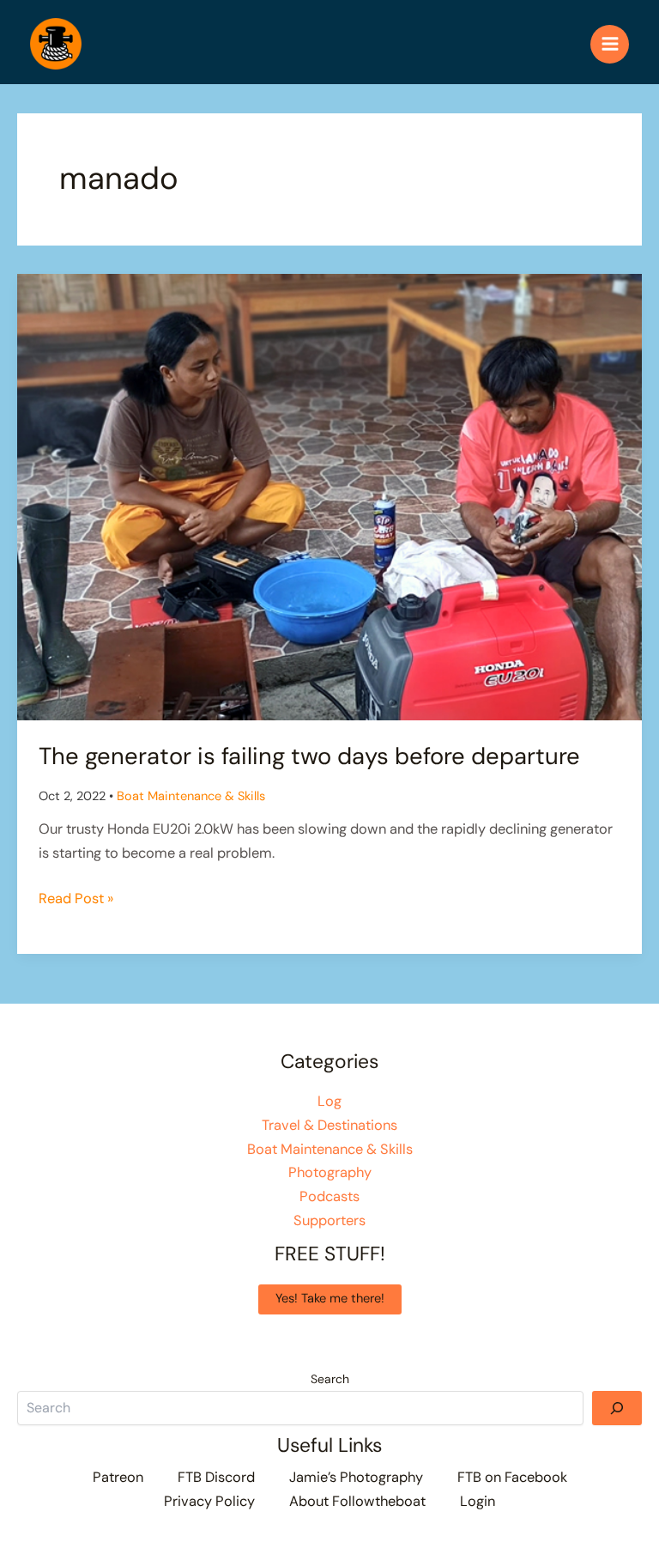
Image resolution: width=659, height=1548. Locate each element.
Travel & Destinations (329, 1125)
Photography (330, 1172)
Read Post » (76, 900)
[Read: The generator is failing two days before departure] (329, 496)
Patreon (118, 1477)
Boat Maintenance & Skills (191, 796)
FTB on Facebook (512, 1477)
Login (477, 1501)
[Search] (617, 1408)
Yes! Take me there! (329, 1298)
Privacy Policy (209, 1501)
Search (330, 1379)
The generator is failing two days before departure (309, 756)
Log (329, 1101)
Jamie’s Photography (356, 1477)
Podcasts (329, 1196)
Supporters (329, 1220)
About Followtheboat (357, 1501)
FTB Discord (216, 1477)
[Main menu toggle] (609, 44)
